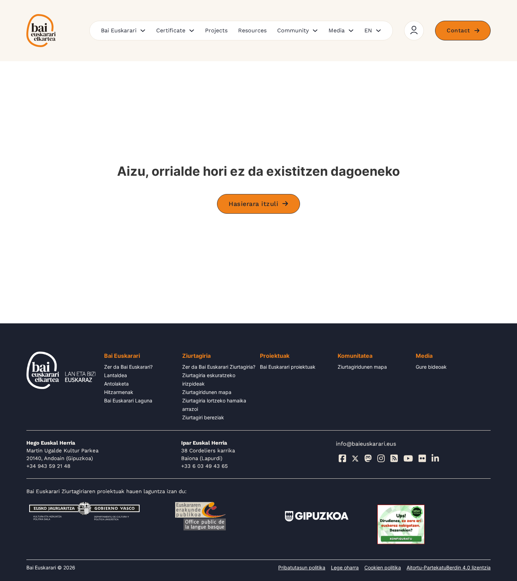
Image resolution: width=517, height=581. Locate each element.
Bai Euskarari (118, 30)
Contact (458, 30)
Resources (252, 30)
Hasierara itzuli (253, 203)
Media (336, 30)
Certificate (170, 30)
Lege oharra (345, 567)
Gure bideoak (431, 367)
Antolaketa (116, 384)
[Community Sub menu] (315, 30)
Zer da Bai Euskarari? (128, 367)
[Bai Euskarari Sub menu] (143, 30)
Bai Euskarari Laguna (128, 401)
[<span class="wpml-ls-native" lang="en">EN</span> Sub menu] (378, 30)
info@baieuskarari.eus (366, 443)
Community (293, 30)
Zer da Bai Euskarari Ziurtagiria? (218, 367)
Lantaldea (115, 375)
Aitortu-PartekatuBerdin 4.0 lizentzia (449, 567)
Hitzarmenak (118, 392)
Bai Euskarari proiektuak (287, 367)
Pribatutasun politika (301, 567)
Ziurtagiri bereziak (203, 417)
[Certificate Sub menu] (191, 30)
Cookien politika (382, 567)
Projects (216, 30)
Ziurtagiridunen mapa (206, 392)
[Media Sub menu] (351, 30)
